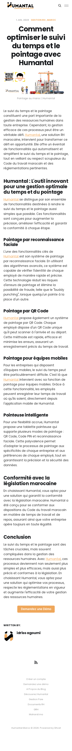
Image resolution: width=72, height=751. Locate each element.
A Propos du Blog (36, 689)
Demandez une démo (36, 684)
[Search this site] (59, 5)
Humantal (32, 135)
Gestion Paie (36, 699)
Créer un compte (36, 679)
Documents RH (36, 704)
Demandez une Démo (36, 609)
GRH (36, 709)
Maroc (51, 20)
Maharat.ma (36, 714)
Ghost (57, 728)
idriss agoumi (29, 632)
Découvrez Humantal (36, 694)
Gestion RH (38, 20)
